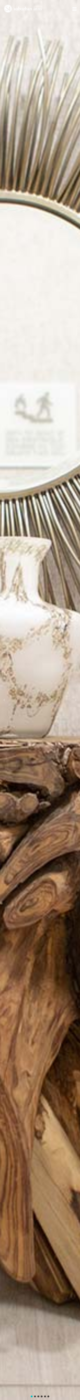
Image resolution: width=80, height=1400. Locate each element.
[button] (4, 700)
